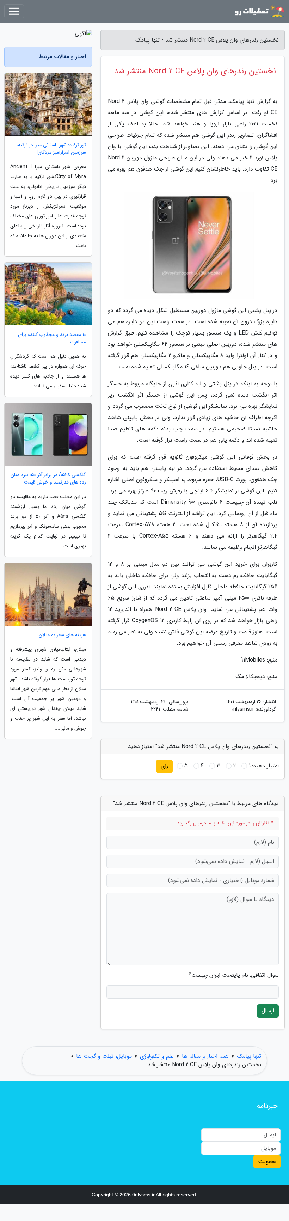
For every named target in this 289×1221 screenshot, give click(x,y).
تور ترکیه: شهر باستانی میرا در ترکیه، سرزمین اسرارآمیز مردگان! (51, 148)
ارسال (268, 1010)
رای (164, 766)
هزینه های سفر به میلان (62, 635)
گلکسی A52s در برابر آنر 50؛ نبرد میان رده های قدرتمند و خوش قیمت (48, 478)
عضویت (267, 1161)
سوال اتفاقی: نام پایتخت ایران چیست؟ (234, 975)
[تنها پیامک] (259, 11)
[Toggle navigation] (14, 11)
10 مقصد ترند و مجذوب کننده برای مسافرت (52, 338)
